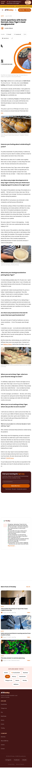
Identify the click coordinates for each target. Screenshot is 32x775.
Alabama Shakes (7, 344)
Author (6, 672)
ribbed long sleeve (22, 536)
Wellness (16, 684)
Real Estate (22, 676)
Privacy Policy (11, 764)
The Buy (25, 680)
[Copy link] (12, 38)
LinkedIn (24, 760)
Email (9, 34)
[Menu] (2, 10)
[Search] (15, 10)
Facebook (18, 34)
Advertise (3, 736)
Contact (3, 748)
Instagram (8, 760)
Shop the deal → (12, 545)
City (2, 16)
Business (25, 672)
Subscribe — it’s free (24, 10)
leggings (26, 542)
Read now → (27, 2)
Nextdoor (6, 38)
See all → (28, 586)
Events (17, 680)
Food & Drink (4, 704)
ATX (9, 10)
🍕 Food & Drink (15, 672)
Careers (3, 744)
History (14, 676)
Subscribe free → (16, 486)
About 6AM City (4, 740)
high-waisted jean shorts (17, 540)
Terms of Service (20, 764)
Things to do (8, 680)
